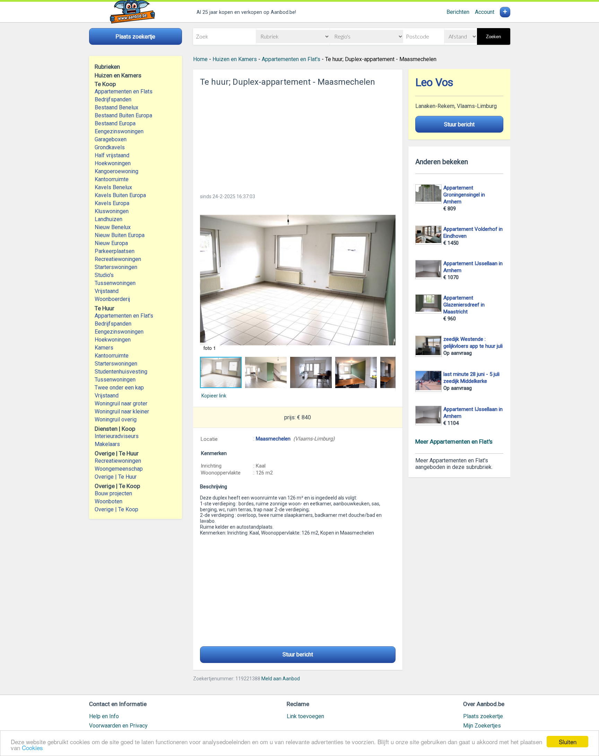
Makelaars (107, 444)
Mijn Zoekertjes (482, 725)
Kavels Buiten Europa (120, 195)
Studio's (104, 275)
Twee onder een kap (119, 387)
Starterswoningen (116, 267)
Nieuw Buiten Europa (120, 235)
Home (200, 59)
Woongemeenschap (119, 468)
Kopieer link (213, 395)
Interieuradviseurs (117, 436)
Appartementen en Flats (124, 91)
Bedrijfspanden (113, 99)
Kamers (104, 347)
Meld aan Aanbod (280, 678)
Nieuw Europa (111, 243)
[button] (298, 280)
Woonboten (108, 501)
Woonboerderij (112, 299)
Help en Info (104, 716)
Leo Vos (434, 82)
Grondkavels (110, 147)
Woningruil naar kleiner (122, 411)
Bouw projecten (113, 493)
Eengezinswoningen (119, 131)
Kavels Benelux (113, 187)
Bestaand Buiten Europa (123, 115)
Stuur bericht (298, 654)
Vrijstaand (107, 291)
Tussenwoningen (115, 283)
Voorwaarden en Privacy (118, 725)
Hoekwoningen (113, 163)
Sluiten (567, 741)
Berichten (457, 12)
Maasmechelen (273, 439)
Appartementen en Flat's (124, 315)
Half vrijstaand (112, 155)
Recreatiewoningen (118, 259)
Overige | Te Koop (116, 509)
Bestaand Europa (115, 123)
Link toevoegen (305, 716)
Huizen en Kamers (234, 59)
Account (484, 12)
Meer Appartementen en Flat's (454, 441)
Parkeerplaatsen (114, 251)
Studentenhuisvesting (121, 371)
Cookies (32, 747)
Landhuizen (108, 219)
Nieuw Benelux (113, 227)
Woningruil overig (116, 419)
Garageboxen (111, 139)
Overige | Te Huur (116, 476)
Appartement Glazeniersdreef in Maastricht (464, 305)
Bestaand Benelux (116, 107)
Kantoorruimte (112, 179)
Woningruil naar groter (121, 403)
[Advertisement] (298, 137)
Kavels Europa (112, 203)
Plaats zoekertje (483, 716)
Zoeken (493, 36)
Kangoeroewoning (116, 171)
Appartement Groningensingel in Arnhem (464, 195)
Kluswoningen (112, 211)
